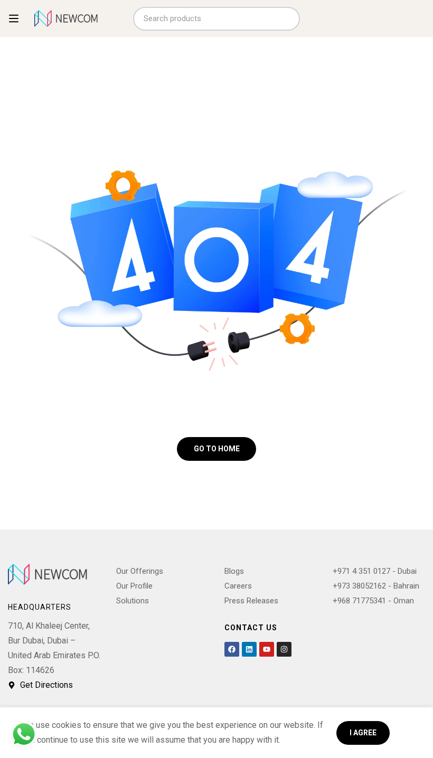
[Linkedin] (249, 649)
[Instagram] (284, 649)
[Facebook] (231, 649)
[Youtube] (266, 649)
